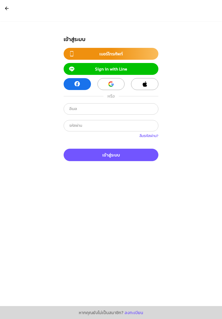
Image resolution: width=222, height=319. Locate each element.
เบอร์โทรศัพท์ (111, 54)
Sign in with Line (111, 69)
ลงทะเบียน (134, 312)
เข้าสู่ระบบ (111, 155)
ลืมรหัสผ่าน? (148, 136)
